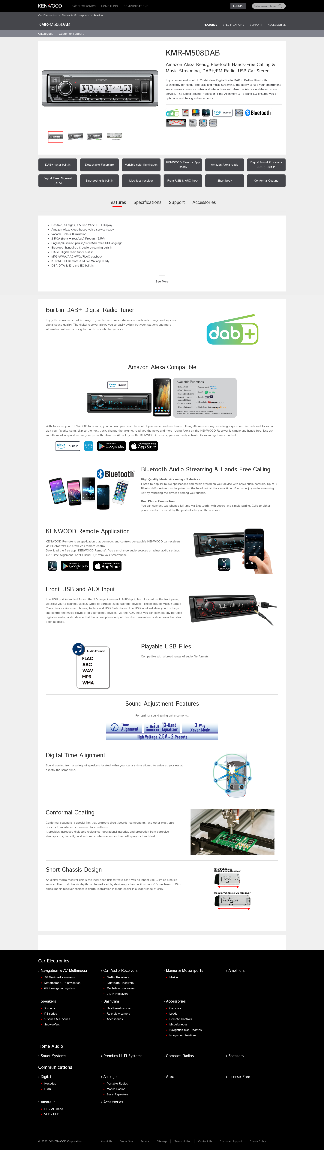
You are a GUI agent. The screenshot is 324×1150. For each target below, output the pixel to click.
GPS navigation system (59, 988)
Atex (170, 1077)
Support (256, 24)
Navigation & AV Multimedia (64, 970)
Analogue (110, 1077)
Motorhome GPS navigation (62, 983)
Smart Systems (53, 1056)
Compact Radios (180, 1056)
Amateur (48, 1102)
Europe (238, 6)
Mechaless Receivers (121, 988)
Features (210, 24)
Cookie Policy (258, 1141)
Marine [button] (98, 15)
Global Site (126, 1141)
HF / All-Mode (53, 1109)
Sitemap (162, 1141)
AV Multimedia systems (59, 977)
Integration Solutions (182, 1035)
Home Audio (109, 6)
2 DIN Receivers (117, 994)
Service (145, 1141)
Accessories (277, 24)
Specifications (233, 24)
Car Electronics (83, 6)
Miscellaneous (178, 1024)
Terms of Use (182, 1141)
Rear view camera (118, 1014)
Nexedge (50, 1084)
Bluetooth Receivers (120, 983)
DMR (47, 1089)
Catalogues (45, 33)
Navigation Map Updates (185, 1030)
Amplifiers (236, 970)
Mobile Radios (116, 1089)
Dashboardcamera (118, 1008)
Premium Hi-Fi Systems (122, 1056)
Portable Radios (117, 1084)
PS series (50, 1014)
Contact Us (205, 1141)
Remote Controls (180, 1019)
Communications (136, 6)
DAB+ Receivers (118, 977)
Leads (173, 1014)
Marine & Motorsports (75, 15)
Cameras (175, 1008)
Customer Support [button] (71, 33)
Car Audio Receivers (120, 970)
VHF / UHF (51, 1114)
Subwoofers (52, 1024)
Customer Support (231, 1141)
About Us (106, 1141)
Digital (46, 1077)
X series (49, 1008)
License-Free (239, 1077)
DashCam (111, 1001)
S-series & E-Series (57, 1019)
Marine (173, 977)
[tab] (117, 205)
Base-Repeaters (117, 1094)
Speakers (48, 1001)
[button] (100, 88)
